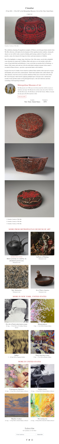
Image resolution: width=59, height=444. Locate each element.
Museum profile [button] (22, 96)
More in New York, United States (29, 296)
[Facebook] (27, 440)
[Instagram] (32, 440)
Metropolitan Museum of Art (29, 85)
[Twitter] (29, 440)
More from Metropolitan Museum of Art (29, 229)
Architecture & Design (16, 257)
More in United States (29, 361)
